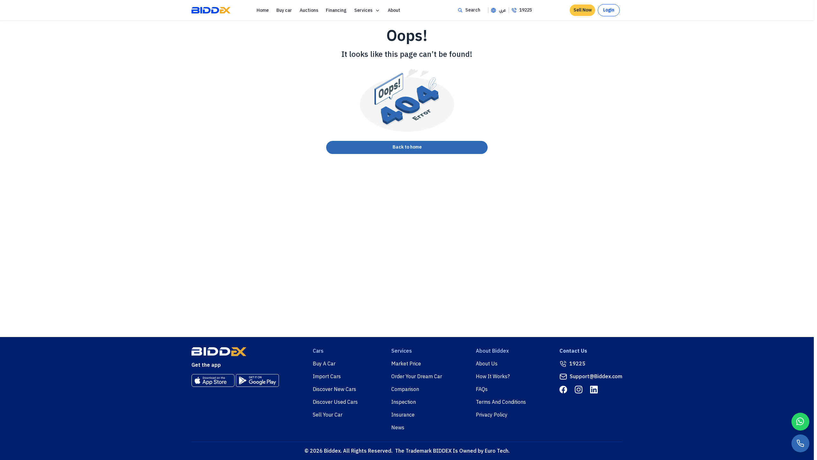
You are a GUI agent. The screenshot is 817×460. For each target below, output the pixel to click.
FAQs (482, 389)
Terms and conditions (501, 402)
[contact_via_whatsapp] (800, 422)
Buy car (284, 10)
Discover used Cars (335, 402)
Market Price (406, 364)
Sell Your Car (327, 415)
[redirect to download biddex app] (213, 380)
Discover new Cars (334, 389)
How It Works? (493, 376)
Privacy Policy (491, 415)
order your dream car (416, 376)
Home (263, 10)
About (394, 10)
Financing (336, 10)
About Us (487, 364)
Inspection (403, 402)
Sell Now (582, 10)
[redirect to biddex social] (563, 390)
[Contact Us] (800, 443)
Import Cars (327, 376)
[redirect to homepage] (210, 10)
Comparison (405, 389)
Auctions (309, 10)
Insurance (403, 415)
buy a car (324, 364)
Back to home (407, 147)
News (397, 428)
